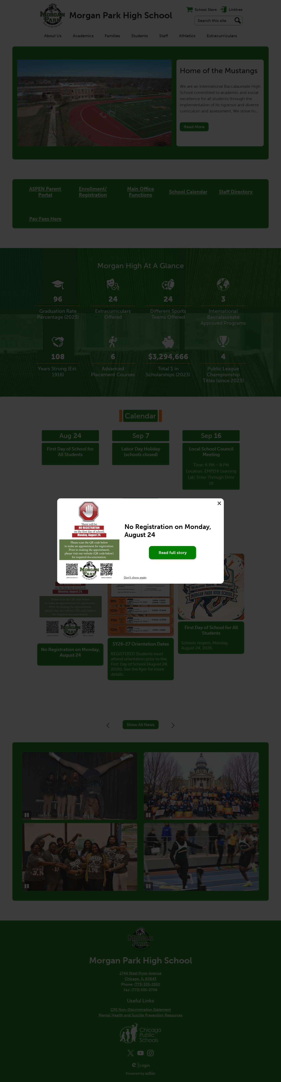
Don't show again (135, 577)
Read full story (173, 552)
